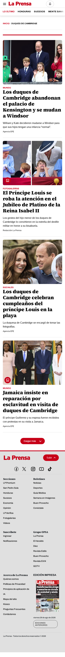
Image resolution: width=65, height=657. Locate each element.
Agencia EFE (8, 132)
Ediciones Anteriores (41, 624)
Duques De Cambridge (24, 23)
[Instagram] (32, 468)
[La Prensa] (22, 457)
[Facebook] (16, 468)
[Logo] (19, 4)
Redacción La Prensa (12, 230)
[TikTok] (49, 468)
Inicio (6, 23)
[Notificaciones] (50, 4)
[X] (24, 469)
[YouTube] (41, 468)
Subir (49, 457)
